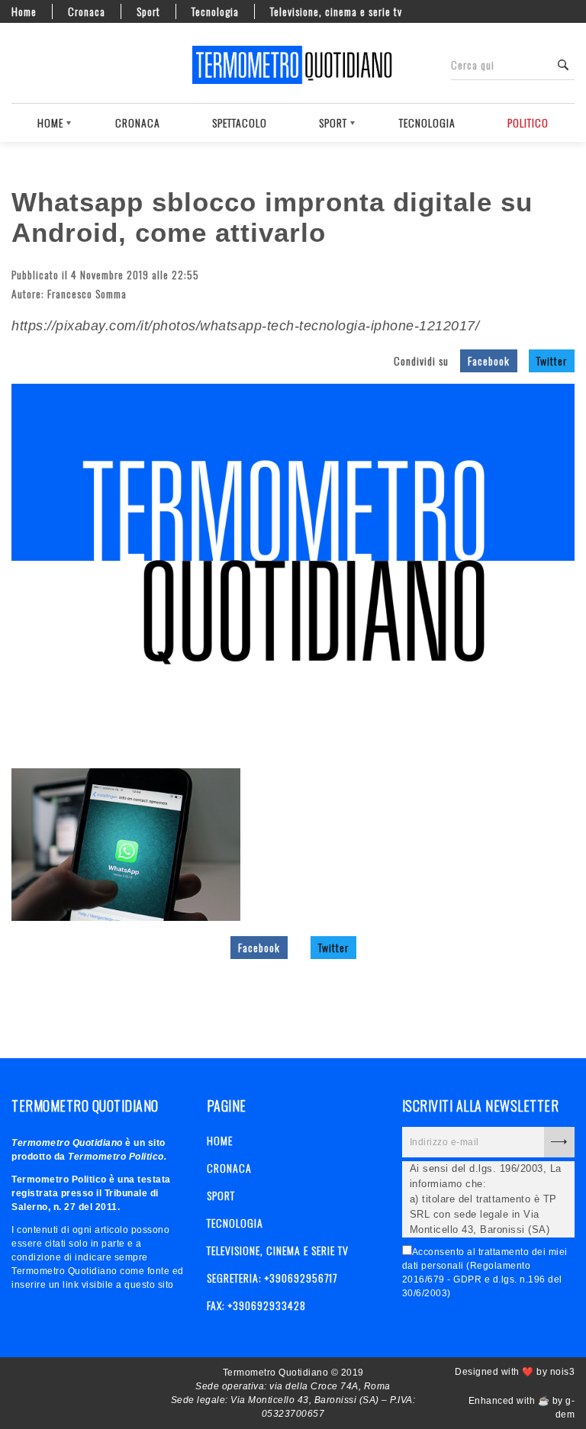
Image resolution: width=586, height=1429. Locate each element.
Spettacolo (239, 122)
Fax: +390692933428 (256, 1305)
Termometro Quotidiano (293, 65)
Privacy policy (72, 64)
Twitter (551, 360)
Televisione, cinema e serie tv (336, 11)
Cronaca (86, 11)
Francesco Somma (87, 293)
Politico (528, 122)
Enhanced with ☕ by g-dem (521, 1407)
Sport (148, 11)
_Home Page (19, 64)
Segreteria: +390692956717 (272, 1278)
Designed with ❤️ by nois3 (515, 1371)
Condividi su (421, 360)
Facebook (489, 360)
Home (24, 11)
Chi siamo (45, 64)
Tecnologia (215, 11)
